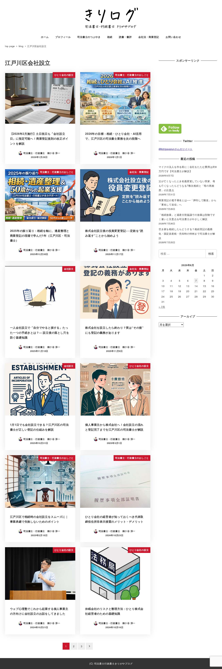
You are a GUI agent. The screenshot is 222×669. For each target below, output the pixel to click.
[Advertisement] (188, 92)
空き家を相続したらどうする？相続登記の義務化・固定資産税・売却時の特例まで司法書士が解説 (187, 233)
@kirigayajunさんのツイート (176, 149)
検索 (211, 254)
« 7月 (162, 306)
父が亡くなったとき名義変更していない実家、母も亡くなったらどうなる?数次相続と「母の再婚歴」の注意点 (187, 185)
